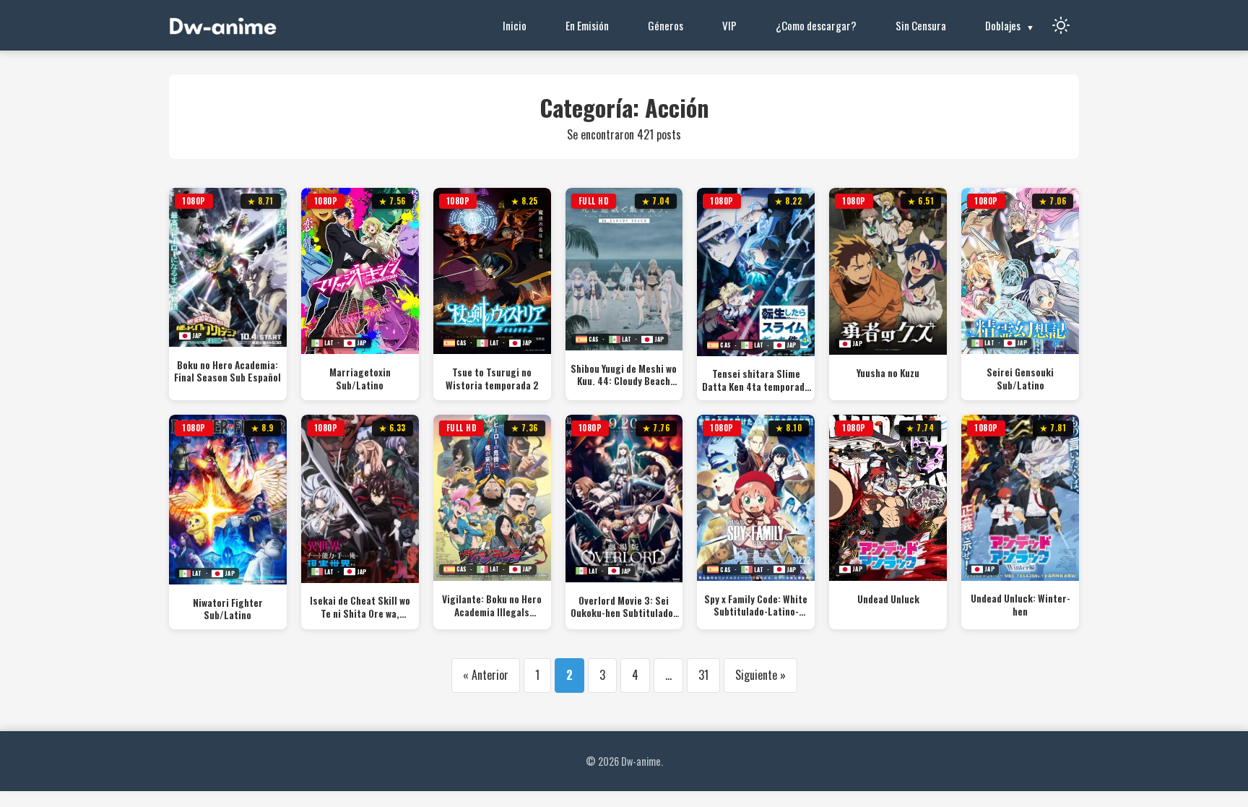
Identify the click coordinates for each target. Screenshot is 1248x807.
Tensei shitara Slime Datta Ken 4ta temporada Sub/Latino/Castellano (756, 380)
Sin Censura (921, 25)
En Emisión (587, 25)
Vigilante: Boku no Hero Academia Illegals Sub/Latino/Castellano (492, 605)
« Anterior (485, 674)
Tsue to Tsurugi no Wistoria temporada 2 (492, 379)
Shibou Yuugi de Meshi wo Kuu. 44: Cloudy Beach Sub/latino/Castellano (624, 375)
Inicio (514, 25)
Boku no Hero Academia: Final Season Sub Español (227, 371)
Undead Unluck (888, 599)
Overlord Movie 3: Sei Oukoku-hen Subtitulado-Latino (624, 607)
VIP (729, 25)
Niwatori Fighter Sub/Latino (228, 609)
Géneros (665, 25)
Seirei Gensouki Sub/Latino (1020, 379)
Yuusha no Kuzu (888, 373)
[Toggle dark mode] (1061, 25)
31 (703, 674)
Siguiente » (760, 674)
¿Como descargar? (816, 25)
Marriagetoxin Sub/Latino (360, 379)
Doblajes (1002, 25)
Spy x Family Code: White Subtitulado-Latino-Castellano (755, 605)
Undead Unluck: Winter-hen (1020, 605)
